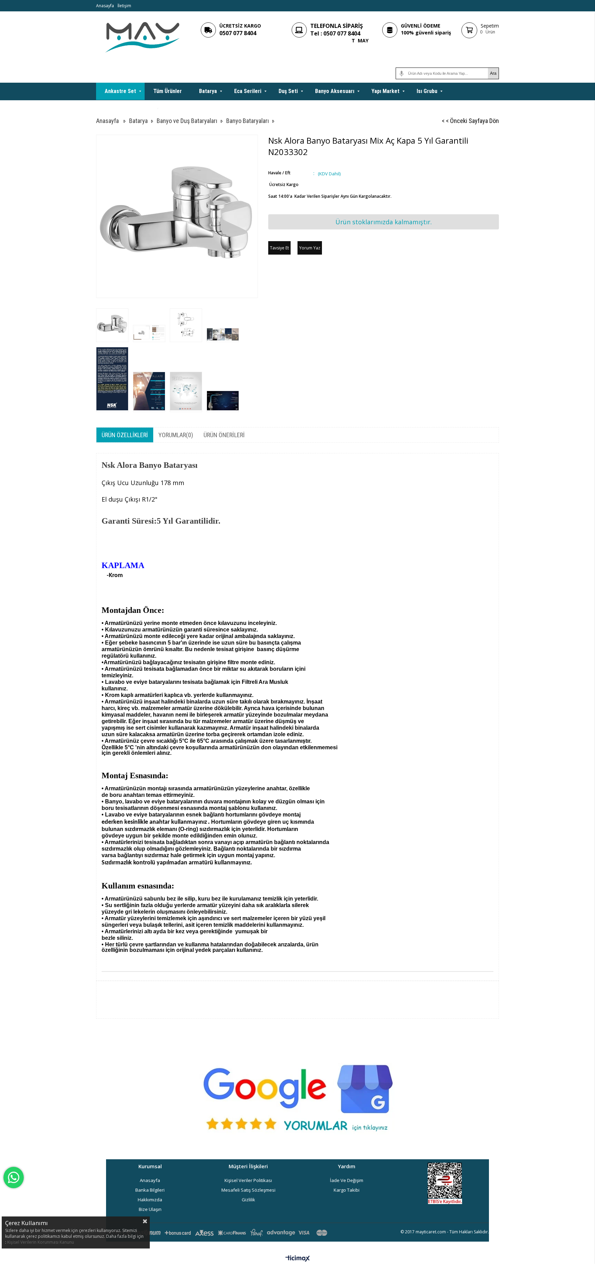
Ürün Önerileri (224, 435)
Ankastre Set (120, 91)
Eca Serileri (247, 91)
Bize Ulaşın (150, 1209)
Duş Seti (288, 91)
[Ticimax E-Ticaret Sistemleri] (297, 1258)
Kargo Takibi (346, 1190)
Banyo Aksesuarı (334, 91)
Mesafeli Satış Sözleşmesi (248, 1190)
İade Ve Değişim (346, 1180)
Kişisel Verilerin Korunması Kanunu (40, 1242)
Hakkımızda (150, 1199)
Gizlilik (248, 1199)
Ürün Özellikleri (125, 435)
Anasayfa (105, 6)
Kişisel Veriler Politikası (248, 1180)
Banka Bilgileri (150, 1190)
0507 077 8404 (237, 33)
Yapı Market (385, 91)
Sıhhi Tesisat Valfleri (129, 108)
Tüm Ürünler (167, 91)
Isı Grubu (427, 91)
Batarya (208, 91)
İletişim (124, 6)
